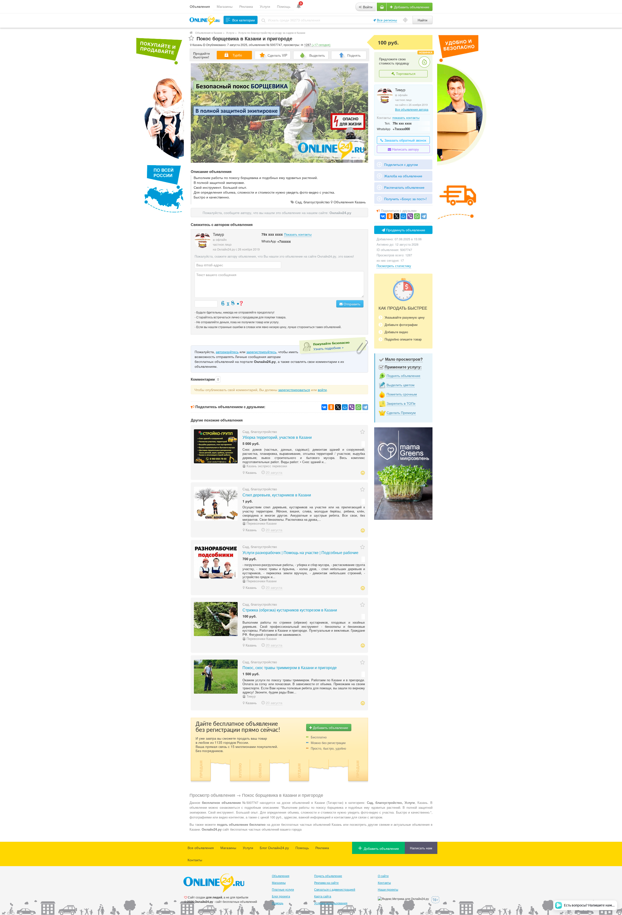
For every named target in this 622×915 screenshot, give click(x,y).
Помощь (283, 6)
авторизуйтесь (227, 351)
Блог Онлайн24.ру (274, 847)
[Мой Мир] (345, 407)
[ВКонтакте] (324, 407)
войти (322, 389)
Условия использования (330, 903)
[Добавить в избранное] (191, 38)
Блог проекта (281, 896)
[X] (338, 407)
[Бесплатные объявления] (191, 33)
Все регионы (387, 20)
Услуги (265, 6)
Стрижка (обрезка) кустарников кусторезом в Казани (289, 610)
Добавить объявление (411, 6)
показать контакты (405, 117)
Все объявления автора (411, 109)
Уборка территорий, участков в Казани (277, 437)
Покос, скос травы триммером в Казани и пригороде (289, 667)
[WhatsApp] (358, 407)
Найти (422, 20)
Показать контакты (297, 234)
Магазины (225, 6)
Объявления (200, 6)
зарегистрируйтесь (261, 351)
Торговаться (405, 73)
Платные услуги (283, 889)
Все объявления (201, 847)
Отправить (351, 303)
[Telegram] (365, 407)
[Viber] (351, 407)
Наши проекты (388, 889)
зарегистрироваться (294, 389)
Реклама (246, 6)
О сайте (383, 876)
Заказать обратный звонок (404, 140)
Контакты (195, 859)
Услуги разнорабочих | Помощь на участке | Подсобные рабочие (300, 552)
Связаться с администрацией (334, 889)
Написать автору (405, 149)
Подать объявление (328, 876)
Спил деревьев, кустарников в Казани (276, 495)
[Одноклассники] (331, 407)
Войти (367, 6)
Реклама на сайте (326, 882)
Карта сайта (322, 896)
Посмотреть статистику (394, 265)
